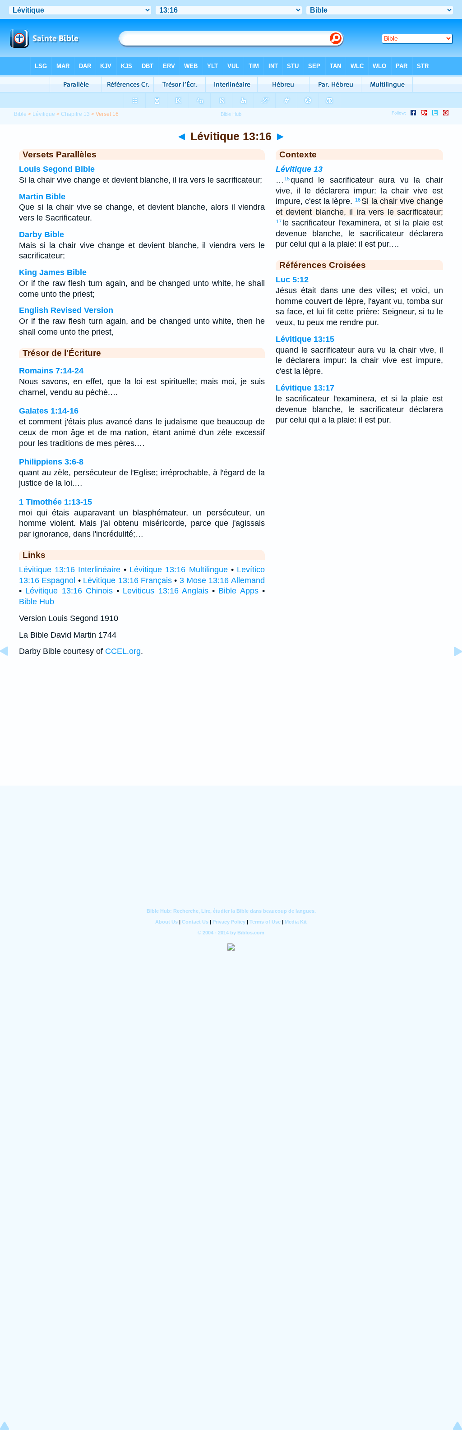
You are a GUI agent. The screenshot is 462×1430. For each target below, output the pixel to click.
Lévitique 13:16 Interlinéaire (69, 569)
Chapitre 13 (75, 114)
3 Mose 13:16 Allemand (222, 580)
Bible (20, 114)
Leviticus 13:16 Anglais (165, 590)
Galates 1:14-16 (49, 410)
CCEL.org (123, 651)
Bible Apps (238, 590)
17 (279, 221)
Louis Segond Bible (57, 169)
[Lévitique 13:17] (450, 671)
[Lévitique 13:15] (11, 671)
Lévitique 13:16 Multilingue (178, 569)
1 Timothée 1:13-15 (55, 501)
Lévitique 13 (299, 169)
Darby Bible (41, 234)
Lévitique (43, 114)
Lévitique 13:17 (305, 387)
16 (357, 199)
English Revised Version (66, 310)
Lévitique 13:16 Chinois (69, 590)
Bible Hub (36, 601)
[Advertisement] (231, 730)
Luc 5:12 (292, 279)
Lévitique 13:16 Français (127, 580)
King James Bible (53, 272)
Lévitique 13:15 (305, 339)
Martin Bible (42, 196)
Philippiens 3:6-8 (51, 461)
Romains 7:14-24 (51, 370)
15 (287, 178)
